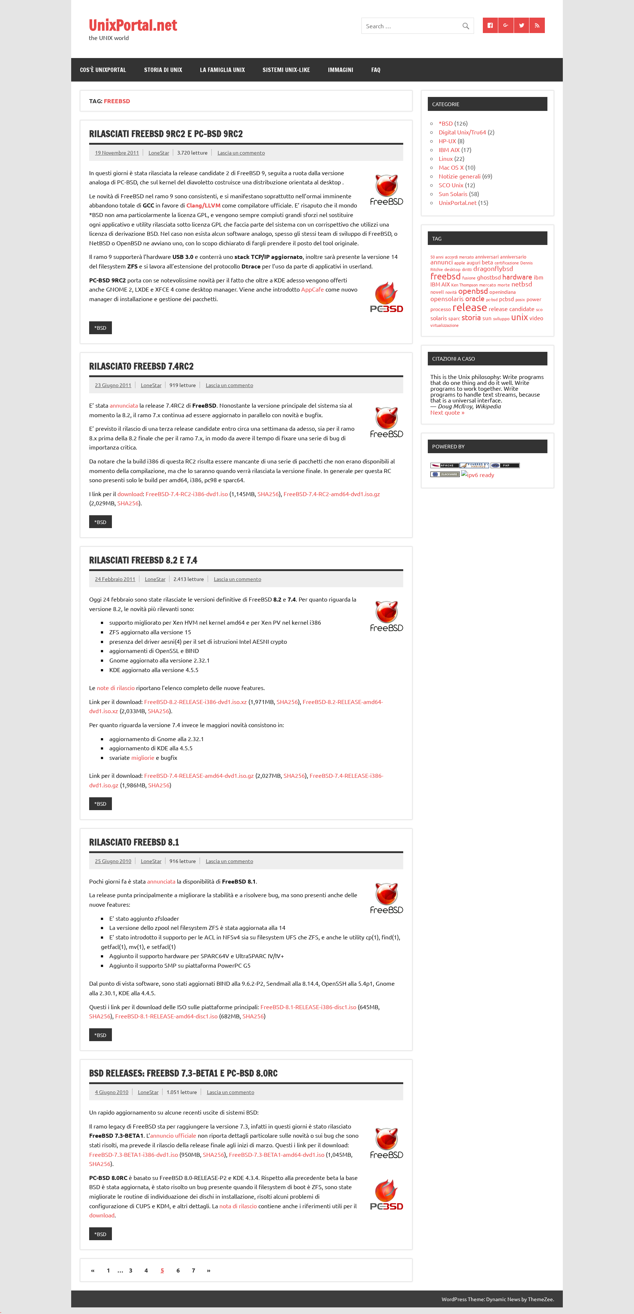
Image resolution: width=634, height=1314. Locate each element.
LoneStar (159, 152)
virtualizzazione (444, 325)
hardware (517, 276)
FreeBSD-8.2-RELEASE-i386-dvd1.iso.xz (195, 701)
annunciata (124, 405)
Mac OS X (451, 167)
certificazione (507, 263)
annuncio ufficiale (173, 1135)
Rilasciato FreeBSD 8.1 (134, 842)
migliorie (142, 757)
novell (437, 292)
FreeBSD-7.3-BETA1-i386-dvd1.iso (133, 1154)
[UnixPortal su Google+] (506, 25)
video (536, 317)
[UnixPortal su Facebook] (490, 25)
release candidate (512, 308)
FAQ (375, 70)
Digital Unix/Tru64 (462, 132)
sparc (454, 318)
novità (451, 292)
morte (504, 285)
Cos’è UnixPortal (103, 70)
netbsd (521, 284)
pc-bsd (492, 299)
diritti (467, 269)
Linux (446, 158)
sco (539, 309)
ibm (538, 277)
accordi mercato (459, 257)
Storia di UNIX (163, 70)
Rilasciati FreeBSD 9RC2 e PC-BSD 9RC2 (166, 133)
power (533, 299)
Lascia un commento (241, 152)
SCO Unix (451, 184)
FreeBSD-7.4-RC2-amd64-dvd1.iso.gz (332, 493)
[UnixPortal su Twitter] (521, 25)
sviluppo (501, 318)
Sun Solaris (453, 193)
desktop (452, 269)
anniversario (513, 256)
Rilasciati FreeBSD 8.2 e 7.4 (143, 560)
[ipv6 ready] (477, 474)
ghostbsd (489, 277)
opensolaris (447, 298)
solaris (438, 317)
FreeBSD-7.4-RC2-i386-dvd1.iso (187, 493)
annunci (441, 262)
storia (471, 317)
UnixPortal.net (133, 24)
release (469, 307)
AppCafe (312, 289)
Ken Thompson (464, 285)
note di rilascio (116, 687)
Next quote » (447, 412)
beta (487, 262)
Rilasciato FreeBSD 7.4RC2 (141, 366)
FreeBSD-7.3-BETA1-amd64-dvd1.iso (276, 1154)
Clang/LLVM (203, 205)
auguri (473, 262)
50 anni (437, 257)
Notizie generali (460, 176)
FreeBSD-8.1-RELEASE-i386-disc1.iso (308, 1006)
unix (519, 316)
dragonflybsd (493, 268)
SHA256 (268, 493)
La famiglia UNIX (222, 70)
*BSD (100, 327)
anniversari (487, 256)
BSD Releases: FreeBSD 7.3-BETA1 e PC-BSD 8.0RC (183, 1073)
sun (487, 317)
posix (520, 299)
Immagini (340, 70)
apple (459, 263)
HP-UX (447, 140)
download (130, 493)
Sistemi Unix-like (286, 70)
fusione (469, 278)
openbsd (473, 290)
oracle (475, 298)
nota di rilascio (238, 1205)
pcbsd (506, 298)
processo (440, 309)
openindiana (502, 292)
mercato (487, 285)
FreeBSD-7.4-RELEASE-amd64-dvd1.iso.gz (199, 775)
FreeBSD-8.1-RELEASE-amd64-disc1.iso (166, 1015)
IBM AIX (449, 149)
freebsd (445, 276)
